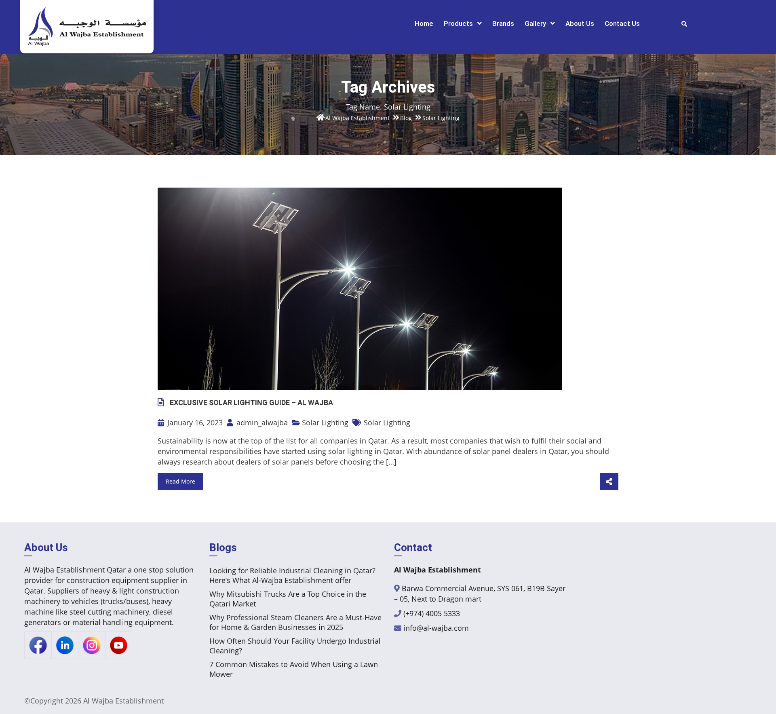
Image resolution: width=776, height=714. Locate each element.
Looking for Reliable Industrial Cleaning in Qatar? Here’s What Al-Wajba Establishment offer (292, 575)
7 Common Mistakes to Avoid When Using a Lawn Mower (293, 669)
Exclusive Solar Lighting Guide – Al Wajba (251, 402)
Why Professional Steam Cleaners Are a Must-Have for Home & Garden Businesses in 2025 (295, 622)
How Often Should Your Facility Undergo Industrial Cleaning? (295, 645)
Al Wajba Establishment (123, 701)
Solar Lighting (325, 422)
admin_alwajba (261, 422)
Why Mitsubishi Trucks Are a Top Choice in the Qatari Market (287, 598)
